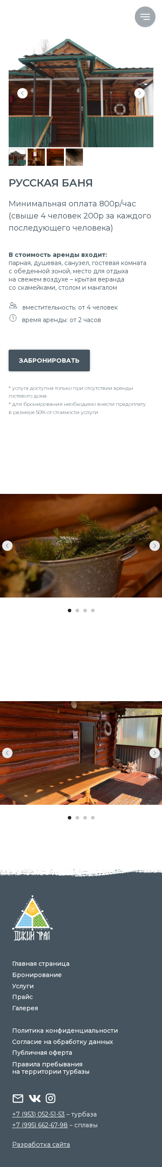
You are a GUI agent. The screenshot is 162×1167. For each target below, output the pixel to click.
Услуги (23, 986)
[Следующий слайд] (139, 93)
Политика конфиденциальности (65, 1030)
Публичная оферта (42, 1052)
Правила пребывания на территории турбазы (50, 1067)
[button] (49, 360)
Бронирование (37, 975)
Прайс (22, 997)
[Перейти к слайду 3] (85, 610)
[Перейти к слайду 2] (77, 610)
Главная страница (41, 964)
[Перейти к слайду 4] (93, 610)
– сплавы (55, 1125)
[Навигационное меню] (145, 17)
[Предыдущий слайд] (22, 93)
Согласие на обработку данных (62, 1042)
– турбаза (54, 1114)
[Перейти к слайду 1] (69, 610)
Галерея (25, 1008)
